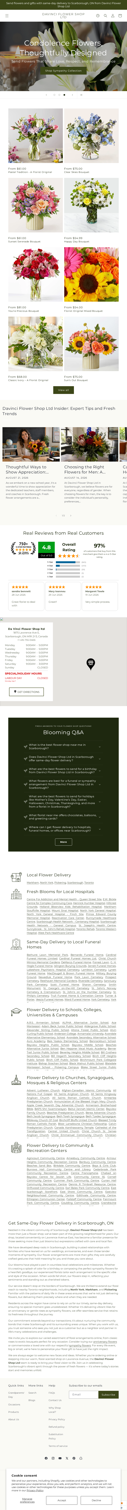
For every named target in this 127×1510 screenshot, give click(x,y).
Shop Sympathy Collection (63, 70)
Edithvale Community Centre (96, 1195)
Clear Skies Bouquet (76, 172)
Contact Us (55, 1400)
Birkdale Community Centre (71, 1165)
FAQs (52, 1392)
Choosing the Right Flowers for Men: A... (85, 469)
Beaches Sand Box (39, 1165)
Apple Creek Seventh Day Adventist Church (55, 1105)
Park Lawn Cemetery (88, 977)
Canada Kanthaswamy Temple (74, 1127)
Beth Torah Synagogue (71, 1116)
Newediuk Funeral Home (55, 977)
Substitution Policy (56, 1436)
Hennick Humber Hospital (89, 903)
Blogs (31, 1400)
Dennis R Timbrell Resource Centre (92, 1184)
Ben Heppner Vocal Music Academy (83, 1048)
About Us (13, 1419)
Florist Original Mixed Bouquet (83, 310)
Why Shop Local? (55, 1409)
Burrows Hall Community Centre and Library (58, 1169)
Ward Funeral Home (77, 999)
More (63, 841)
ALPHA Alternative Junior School (85, 1022)
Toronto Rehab (85, 929)
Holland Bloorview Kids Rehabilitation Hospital (71, 906)
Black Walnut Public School (86, 1063)
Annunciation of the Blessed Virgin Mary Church (85, 1101)
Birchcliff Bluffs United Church (78, 1120)
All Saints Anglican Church (71, 1094)
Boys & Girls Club (104, 1165)
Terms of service (58, 1446)
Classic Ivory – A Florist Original (28, 380)
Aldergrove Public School (100, 1026)
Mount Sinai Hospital (65, 910)
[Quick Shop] (98, 16)
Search (32, 1392)
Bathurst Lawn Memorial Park (47, 954)
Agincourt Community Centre (46, 1158)
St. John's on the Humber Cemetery (87, 992)
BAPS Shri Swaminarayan (51, 1108)
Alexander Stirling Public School (48, 1030)
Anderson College (65, 1033)
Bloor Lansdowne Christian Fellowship (82, 1123)
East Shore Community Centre (81, 1191)
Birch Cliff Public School (62, 1059)
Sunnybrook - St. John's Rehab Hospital (51, 929)
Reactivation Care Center (68, 917)
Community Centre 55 (89, 1176)
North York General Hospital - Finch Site (55, 914)
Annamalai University (90, 1033)
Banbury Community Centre (97, 1161)
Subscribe (108, 1394)
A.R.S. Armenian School (43, 1022)
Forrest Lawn (101, 962)
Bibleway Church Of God (42, 1120)
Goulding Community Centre (80, 1202)
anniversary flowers (105, 1341)
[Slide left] (56, 515)
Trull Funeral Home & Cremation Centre (77, 995)
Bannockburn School (102, 1041)
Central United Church (63, 1131)
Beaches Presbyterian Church (65, 1112)
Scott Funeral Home (64, 984)
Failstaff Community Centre (84, 1199)
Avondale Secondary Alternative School (91, 1037)
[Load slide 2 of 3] (59, 94)
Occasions (14, 1404)
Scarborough (75, 882)
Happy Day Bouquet (76, 241)
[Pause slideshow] (80, 95)
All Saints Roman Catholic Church (76, 1097)
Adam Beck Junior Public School (62, 1026)
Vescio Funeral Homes (49, 999)
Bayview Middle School (87, 1044)
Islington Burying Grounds (70, 965)
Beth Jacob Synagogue (41, 1116)
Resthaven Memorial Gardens (58, 980)
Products (13, 1411)
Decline (96, 1500)
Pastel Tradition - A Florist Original (30, 172)
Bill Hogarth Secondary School (70, 1056)
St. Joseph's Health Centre (97, 925)
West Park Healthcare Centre (56, 932)
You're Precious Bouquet (23, 310)
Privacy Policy (35, 1490)
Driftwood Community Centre (45, 1187)
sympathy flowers (80, 1345)
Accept (62, 1500)
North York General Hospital (98, 910)
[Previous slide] (46, 95)
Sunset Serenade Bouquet (24, 241)
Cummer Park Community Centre (76, 1180)
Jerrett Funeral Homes (102, 965)
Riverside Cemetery (90, 980)
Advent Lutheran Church (43, 1090)
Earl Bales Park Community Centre (87, 1187)
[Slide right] (70, 515)
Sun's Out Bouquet (76, 380)
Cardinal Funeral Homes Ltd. (78, 958)
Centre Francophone (84, 1173)
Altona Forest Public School (89, 1030)
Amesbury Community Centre (85, 1158)
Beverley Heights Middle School (79, 1052)
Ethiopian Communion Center (46, 1199)
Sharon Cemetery (94, 984)
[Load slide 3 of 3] (64, 94)
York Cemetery (100, 999)
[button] (7, 15)
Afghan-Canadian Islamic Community (86, 1090)
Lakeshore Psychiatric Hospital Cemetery (53, 969)
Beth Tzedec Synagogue (101, 1116)
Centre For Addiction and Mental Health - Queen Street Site (64, 899)
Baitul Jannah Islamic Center (86, 1108)
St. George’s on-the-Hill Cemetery (66, 988)
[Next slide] (72, 95)
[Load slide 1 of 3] (54, 94)
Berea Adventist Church (101, 1112)
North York (46, 882)
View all (63, 390)
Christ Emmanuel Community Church (77, 1135)
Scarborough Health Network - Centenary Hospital (68, 921)
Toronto (89, 882)
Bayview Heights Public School (48, 1044)
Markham (33, 882)
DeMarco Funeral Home (76, 962)
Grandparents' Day (16, 1394)
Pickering (60, 882)
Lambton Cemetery (93, 969)
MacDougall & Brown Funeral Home (70, 973)
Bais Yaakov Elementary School (67, 1041)
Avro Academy (36, 1041)
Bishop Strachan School (53, 1063)
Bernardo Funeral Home (87, 954)
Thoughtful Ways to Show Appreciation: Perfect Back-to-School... (26, 470)
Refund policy (56, 1426)
